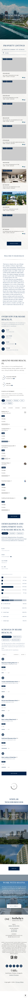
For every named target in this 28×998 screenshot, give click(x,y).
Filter (7, 53)
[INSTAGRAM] (14, 966)
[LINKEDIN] (7, 966)
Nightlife (10, 403)
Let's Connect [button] (14, 906)
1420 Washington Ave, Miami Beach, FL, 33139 (9, 664)
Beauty (5, 403)
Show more (14, 516)
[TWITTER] (17, 966)
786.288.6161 (14, 930)
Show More (14, 773)
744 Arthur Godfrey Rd (6, 413)
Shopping (16, 400)
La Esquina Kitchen (5, 428)
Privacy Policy (20, 982)
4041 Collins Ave (5, 430)
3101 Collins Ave (5, 447)
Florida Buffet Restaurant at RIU (8, 445)
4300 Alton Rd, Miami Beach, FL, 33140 (8, 758)
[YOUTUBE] (21, 966)
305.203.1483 (14, 931)
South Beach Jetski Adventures (8, 498)
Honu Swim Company (6, 481)
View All (14, 868)
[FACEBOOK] (10, 966)
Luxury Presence (14, 975)
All (4, 400)
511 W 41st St (4, 464)
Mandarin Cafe (4, 411)
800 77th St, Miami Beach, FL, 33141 (8, 702)
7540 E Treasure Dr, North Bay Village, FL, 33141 (10, 683)
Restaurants (9, 400)
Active (22, 400)
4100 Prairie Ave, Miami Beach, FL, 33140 (9, 739)
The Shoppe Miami (5, 463)
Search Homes (14, 243)
